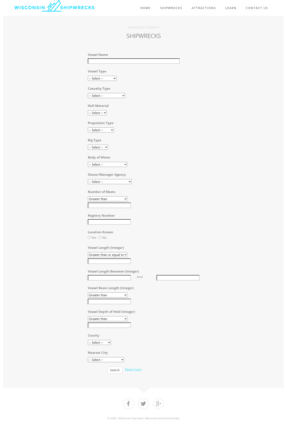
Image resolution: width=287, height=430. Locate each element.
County (93, 335)
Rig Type (94, 140)
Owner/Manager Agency (107, 174)
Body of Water (99, 157)
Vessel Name (98, 54)
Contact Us (257, 8)
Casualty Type (99, 88)
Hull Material (98, 106)
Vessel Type (97, 71)
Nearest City (98, 352)
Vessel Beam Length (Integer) (111, 288)
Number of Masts (101, 192)
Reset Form (133, 369)
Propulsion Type (100, 123)
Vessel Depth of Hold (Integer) (111, 311)
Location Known (100, 232)
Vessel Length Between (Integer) (113, 271)
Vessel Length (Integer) (106, 247)
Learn (231, 8)
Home (145, 8)
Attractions (204, 8)
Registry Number (101, 215)
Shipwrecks (171, 8)
